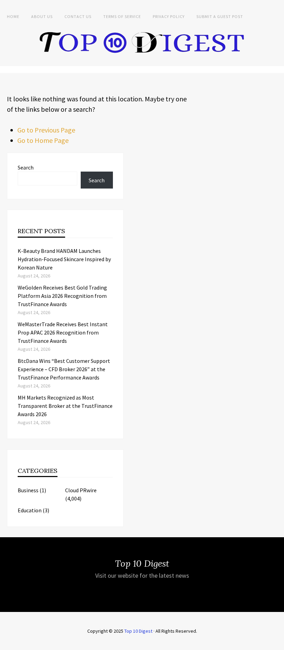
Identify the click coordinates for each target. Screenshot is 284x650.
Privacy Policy (169, 16)
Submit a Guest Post (219, 16)
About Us (42, 16)
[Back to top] (277, 643)
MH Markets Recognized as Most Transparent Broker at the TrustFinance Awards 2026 (65, 406)
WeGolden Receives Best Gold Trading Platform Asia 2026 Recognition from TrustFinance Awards (62, 296)
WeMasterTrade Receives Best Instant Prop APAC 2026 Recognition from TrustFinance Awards (63, 332)
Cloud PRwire (81, 490)
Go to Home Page (43, 140)
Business (28, 490)
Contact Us (77, 16)
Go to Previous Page (46, 130)
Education (30, 510)
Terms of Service (122, 16)
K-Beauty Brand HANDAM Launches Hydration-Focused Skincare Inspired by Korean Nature (64, 259)
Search (26, 167)
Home (13, 16)
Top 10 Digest (138, 631)
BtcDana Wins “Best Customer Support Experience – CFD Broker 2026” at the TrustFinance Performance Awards (64, 369)
